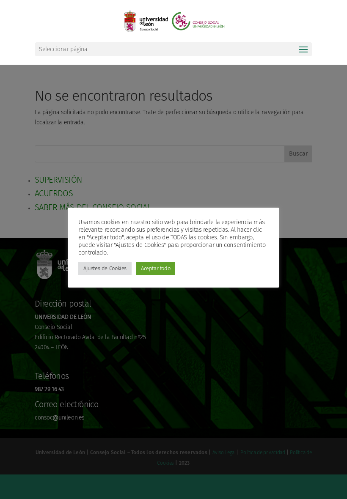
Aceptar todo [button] (155, 268)
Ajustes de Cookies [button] (105, 268)
